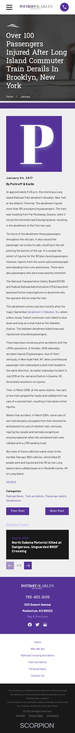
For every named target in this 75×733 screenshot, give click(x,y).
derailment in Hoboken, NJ (43, 312)
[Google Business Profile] (45, 624)
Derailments (13, 500)
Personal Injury (37, 668)
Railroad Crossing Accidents (37, 655)
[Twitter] (37, 624)
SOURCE (11, 482)
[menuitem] (20, 715)
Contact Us (37, 675)
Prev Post (18, 511)
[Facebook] (30, 624)
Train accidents (34, 496)
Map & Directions (37, 616)
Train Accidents (37, 662)
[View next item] (28, 566)
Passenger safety (56, 496)
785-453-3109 (37, 597)
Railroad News (14, 496)
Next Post (57, 511)
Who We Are (38, 648)
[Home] (36, 7)
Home (37, 642)
